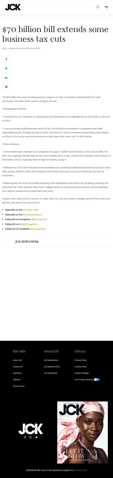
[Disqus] (56, 288)
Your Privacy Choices (84, 379)
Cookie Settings (82, 373)
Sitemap (16, 379)
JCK (13, 7)
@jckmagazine (39, 219)
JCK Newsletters (51, 360)
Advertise (17, 373)
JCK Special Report (32, 214)
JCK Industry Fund (52, 366)
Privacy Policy (81, 360)
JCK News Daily (30, 209)
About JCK (17, 360)
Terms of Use (19, 386)
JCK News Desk (27, 241)
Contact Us (18, 366)
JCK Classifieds (50, 373)
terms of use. (80, 470)
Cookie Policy (81, 366)
